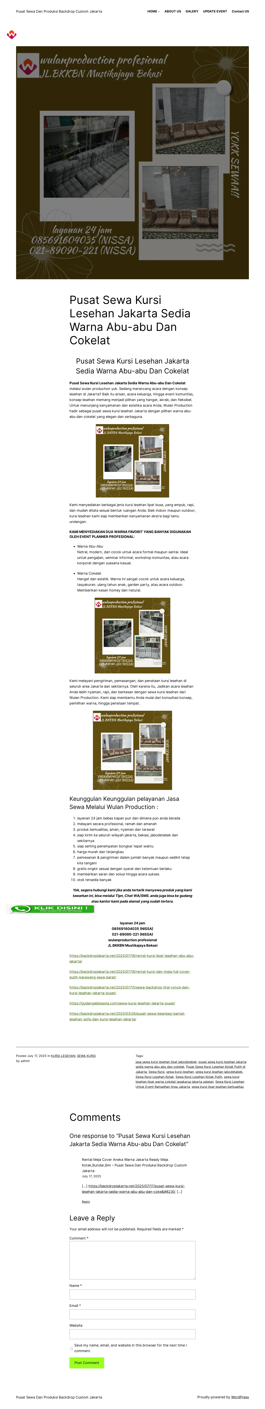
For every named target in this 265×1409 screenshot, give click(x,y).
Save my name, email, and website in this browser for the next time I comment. (130, 1348)
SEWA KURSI (86, 1056)
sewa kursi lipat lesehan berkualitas (218, 1087)
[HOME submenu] (159, 11)
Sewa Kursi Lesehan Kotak (155, 1077)
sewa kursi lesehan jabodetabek (219, 1072)
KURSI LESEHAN (63, 1056)
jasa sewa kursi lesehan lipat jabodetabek (166, 1062)
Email (75, 1306)
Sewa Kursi (157, 1072)
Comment (78, 1238)
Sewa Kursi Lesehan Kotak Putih (199, 1077)
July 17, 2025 (91, 1176)
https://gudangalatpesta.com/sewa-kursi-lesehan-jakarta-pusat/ (122, 1003)
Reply (86, 1202)
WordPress (240, 1397)
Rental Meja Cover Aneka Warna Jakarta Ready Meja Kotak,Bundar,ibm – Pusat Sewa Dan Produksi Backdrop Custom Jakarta (134, 1165)
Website (75, 1325)
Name (75, 1286)
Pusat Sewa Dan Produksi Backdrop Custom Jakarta (59, 11)
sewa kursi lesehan (180, 1072)
